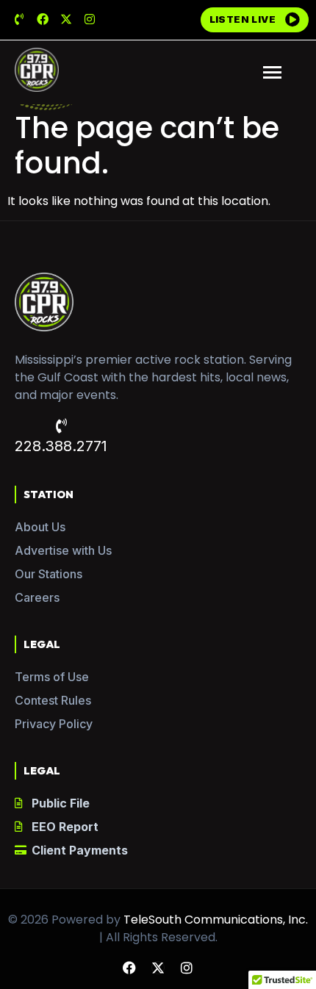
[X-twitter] (66, 19)
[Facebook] (42, 19)
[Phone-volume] (19, 19)
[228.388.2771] (61, 426)
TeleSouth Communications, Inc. (215, 919)
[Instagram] (89, 19)
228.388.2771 (61, 446)
